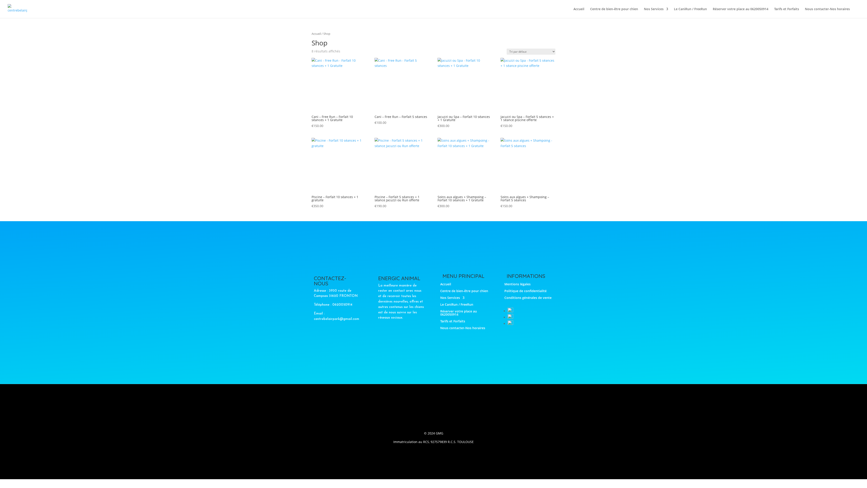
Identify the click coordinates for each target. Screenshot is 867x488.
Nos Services (654, 9)
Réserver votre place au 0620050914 (740, 9)
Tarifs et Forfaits (786, 9)
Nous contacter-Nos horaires (827, 9)
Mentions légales (517, 284)
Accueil (578, 9)
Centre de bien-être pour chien (614, 9)
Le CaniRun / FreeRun (690, 9)
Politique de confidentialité (525, 291)
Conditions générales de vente (528, 298)
